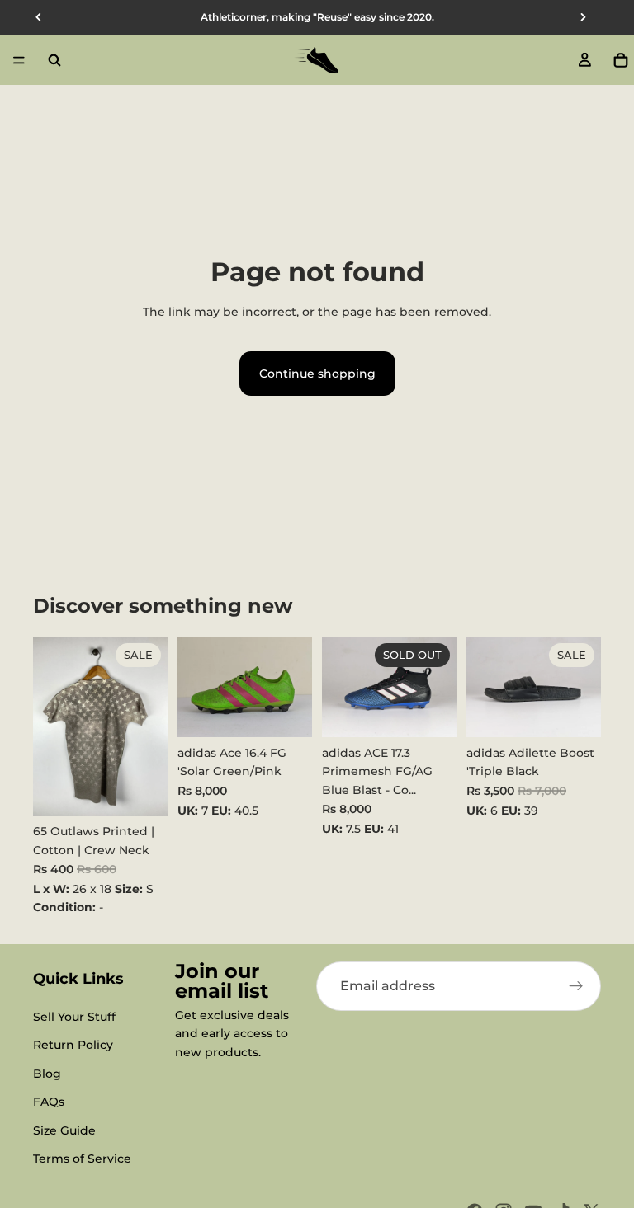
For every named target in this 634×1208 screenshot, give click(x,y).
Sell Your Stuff (74, 1016)
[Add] (142, 790)
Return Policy (73, 1044)
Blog (47, 1073)
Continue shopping (317, 373)
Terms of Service (82, 1158)
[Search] (54, 60)
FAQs (48, 1101)
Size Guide (64, 1130)
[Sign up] (576, 986)
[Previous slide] (195, 687)
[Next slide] (294, 687)
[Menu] (19, 60)
